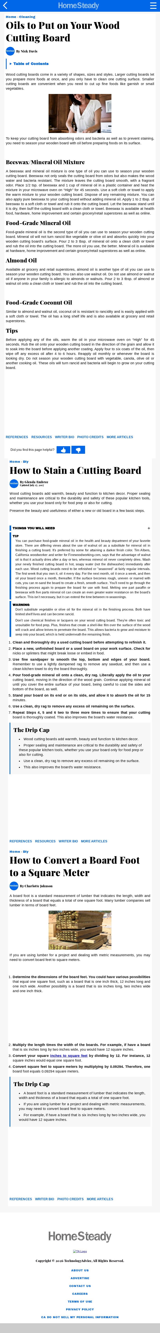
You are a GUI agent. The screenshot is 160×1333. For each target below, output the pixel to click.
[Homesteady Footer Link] (80, 1237)
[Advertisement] (41, 403)
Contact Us (80, 1286)
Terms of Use (80, 1301)
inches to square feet (68, 1056)
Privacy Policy (80, 1309)
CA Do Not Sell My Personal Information (80, 1317)
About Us (80, 1270)
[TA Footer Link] (80, 1251)
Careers (80, 1293)
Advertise (80, 1278)
